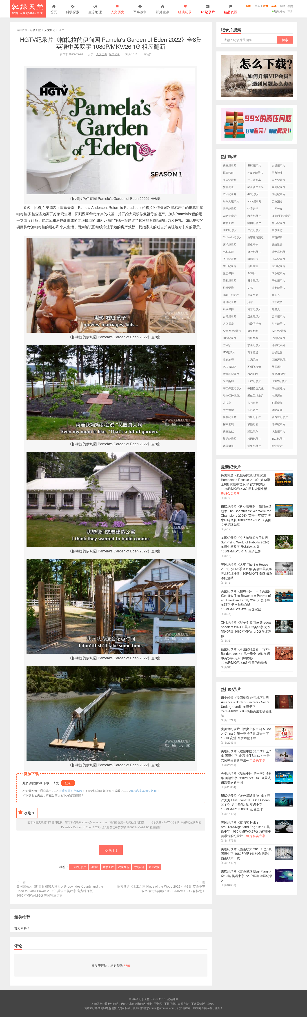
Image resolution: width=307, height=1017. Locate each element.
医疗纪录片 (229, 259)
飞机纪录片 (278, 338)
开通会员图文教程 (70, 791)
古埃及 (227, 402)
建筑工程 (108, 867)
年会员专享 (254, 180)
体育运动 (252, 208)
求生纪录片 (254, 345)
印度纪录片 (278, 323)
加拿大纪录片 (231, 201)
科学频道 (252, 352)
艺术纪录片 (229, 244)
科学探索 (72, 11)
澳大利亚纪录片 (281, 215)
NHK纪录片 (254, 201)
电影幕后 (228, 251)
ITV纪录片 (229, 352)
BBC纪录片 (254, 165)
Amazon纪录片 (232, 330)
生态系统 (252, 359)
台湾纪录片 (229, 316)
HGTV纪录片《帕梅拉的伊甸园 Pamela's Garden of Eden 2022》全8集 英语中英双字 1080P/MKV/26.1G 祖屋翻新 (111, 42)
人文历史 (117, 11)
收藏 (29, 812)
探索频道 (228, 172)
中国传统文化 (255, 388)
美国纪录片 (229, 165)
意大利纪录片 (231, 374)
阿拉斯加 (228, 381)
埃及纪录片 (278, 431)
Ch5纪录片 (229, 266)
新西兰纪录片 (280, 417)
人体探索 (228, 323)
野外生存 (162, 11)
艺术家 (227, 345)
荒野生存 (252, 338)
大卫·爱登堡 (279, 374)
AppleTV (252, 374)
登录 (68, 783)
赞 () (113, 850)
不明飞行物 (254, 366)
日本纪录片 (254, 280)
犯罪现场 (277, 402)
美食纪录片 (278, 187)
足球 (250, 302)
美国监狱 (228, 431)
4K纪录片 (253, 194)
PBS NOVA (229, 366)
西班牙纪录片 (280, 359)
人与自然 (252, 402)
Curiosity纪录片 (232, 237)
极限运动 (252, 424)
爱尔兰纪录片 (255, 395)
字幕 (257, 6)
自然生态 (277, 230)
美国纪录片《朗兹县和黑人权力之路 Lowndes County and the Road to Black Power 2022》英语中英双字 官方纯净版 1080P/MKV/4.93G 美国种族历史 (59, 890)
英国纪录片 (229, 180)
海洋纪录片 (229, 302)
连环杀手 (252, 410)
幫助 (282, 6)
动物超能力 (278, 388)
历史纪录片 (254, 316)
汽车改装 (277, 302)
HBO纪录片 (230, 230)
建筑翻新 (123, 867)
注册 (290, 11)
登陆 (290, 6)
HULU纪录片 (231, 295)
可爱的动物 (254, 323)
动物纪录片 (278, 194)
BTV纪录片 (229, 338)
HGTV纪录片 (78, 867)
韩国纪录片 (254, 438)
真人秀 (276, 295)
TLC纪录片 (278, 438)
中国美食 (277, 208)
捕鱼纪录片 (254, 446)
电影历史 (277, 395)
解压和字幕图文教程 (143, 791)
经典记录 (114, 54)
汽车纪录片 (278, 259)
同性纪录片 (278, 280)
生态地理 (95, 11)
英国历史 (277, 366)
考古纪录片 (254, 215)
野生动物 (252, 244)
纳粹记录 (228, 287)
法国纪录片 (229, 208)
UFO (250, 287)
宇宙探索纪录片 (232, 388)
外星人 (276, 309)
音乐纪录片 (278, 223)
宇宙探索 (277, 237)
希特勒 (251, 273)
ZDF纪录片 (254, 417)
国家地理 (277, 172)
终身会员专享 (255, 187)
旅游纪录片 (229, 438)
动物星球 (277, 410)
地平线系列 (278, 345)
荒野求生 (252, 266)
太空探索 (228, 410)
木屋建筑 (154, 867)
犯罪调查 (228, 187)
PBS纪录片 (229, 194)
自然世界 (277, 352)
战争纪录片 (278, 273)
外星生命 (252, 295)
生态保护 (228, 273)
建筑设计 (138, 867)
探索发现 (228, 424)
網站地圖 (172, 999)
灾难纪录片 (278, 266)
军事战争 (140, 11)
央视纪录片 (278, 165)
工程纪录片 (254, 381)
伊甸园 (94, 867)
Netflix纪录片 (255, 172)
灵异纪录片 (278, 316)
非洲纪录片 (278, 287)
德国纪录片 (254, 223)
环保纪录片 (278, 424)
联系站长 (279, 11)
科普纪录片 (254, 309)
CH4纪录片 (230, 215)
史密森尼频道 (255, 237)
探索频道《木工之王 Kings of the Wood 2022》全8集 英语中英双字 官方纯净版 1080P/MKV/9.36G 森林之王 (161, 888)
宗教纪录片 (229, 280)
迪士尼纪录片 (280, 251)
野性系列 (252, 431)
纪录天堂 (28, 9)
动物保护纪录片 (232, 395)
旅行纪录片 (254, 251)
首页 (53, 11)
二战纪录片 (254, 230)
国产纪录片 (278, 180)
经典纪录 (185, 11)
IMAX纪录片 (279, 330)
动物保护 (228, 309)
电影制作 (252, 259)
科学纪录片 (229, 417)
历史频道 (277, 201)
